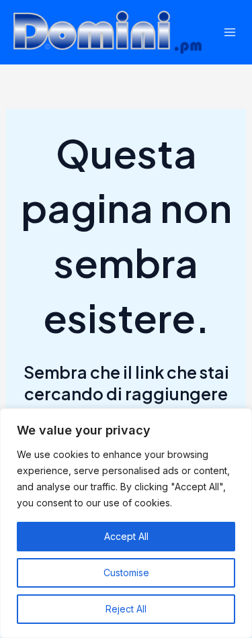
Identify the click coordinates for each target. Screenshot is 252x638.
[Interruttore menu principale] (230, 32)
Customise (126, 572)
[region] (126, 523)
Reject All (126, 608)
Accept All (126, 536)
